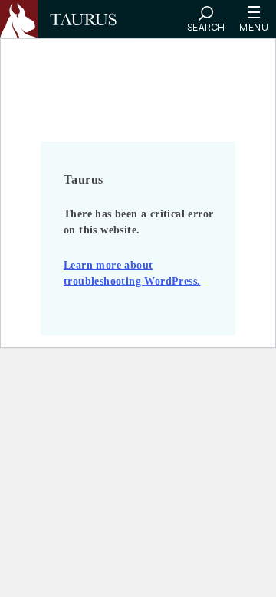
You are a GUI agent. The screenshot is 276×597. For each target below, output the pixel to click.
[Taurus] (65, 19)
